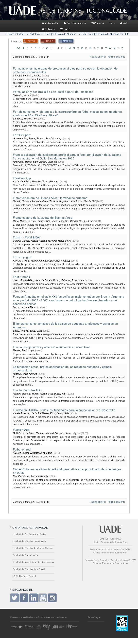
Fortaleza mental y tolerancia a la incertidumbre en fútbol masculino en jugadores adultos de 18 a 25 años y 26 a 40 (67, 113)
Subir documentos (76, 23)
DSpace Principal (15, 34)
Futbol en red (22, 449)
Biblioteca (50, 29)
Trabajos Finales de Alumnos (60, 34)
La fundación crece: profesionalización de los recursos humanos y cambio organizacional (62, 368)
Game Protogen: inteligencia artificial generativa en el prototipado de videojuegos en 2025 (67, 471)
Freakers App (22, 178)
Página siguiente (116, 56)
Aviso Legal (94, 617)
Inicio (125, 23)
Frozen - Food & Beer (27, 237)
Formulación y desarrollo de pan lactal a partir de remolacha (53, 91)
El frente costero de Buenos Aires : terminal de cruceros (50, 198)
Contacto (99, 23)
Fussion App (21, 429)
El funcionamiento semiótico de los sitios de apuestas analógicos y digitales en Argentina (65, 325)
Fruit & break (21, 277)
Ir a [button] (111, 23)
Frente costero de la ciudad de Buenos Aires (42, 217)
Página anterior (98, 56)
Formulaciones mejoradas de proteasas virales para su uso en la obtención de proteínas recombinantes (65, 70)
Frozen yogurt (22, 257)
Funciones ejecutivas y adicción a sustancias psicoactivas (51, 347)
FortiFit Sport (22, 135)
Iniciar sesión (52, 23)
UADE (67, 29)
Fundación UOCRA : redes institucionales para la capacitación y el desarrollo (64, 410)
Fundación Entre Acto (27, 390)
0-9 (18, 48)
